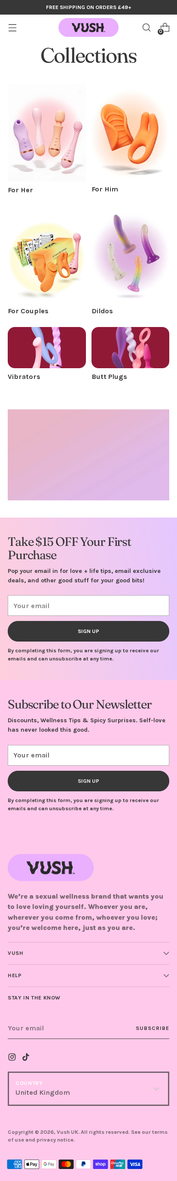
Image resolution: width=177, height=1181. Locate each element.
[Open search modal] (146, 27)
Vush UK (67, 1132)
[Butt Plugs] (131, 348)
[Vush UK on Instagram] (13, 1058)
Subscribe (152, 1028)
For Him (105, 189)
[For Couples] (47, 254)
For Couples (28, 311)
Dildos (102, 311)
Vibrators (24, 376)
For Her (20, 190)
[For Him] (131, 132)
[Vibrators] (47, 348)
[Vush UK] (88, 27)
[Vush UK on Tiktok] (26, 1058)
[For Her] (47, 133)
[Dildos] (131, 254)
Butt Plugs (109, 376)
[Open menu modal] (12, 27)
